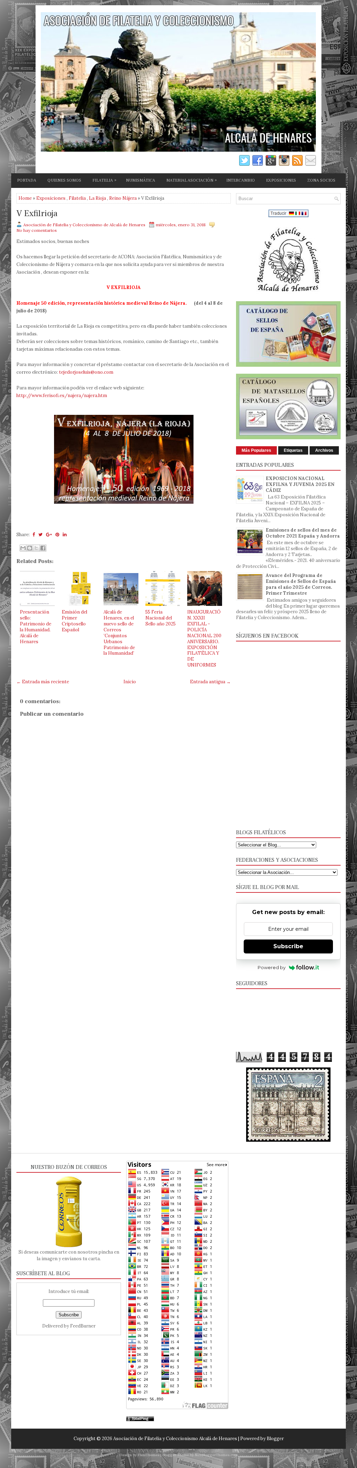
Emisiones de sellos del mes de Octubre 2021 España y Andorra (303, 533)
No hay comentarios (36, 230)
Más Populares (256, 450)
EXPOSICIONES (281, 180)
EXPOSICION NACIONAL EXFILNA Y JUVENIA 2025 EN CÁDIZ (300, 484)
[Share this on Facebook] (34, 535)
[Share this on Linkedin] (64, 535)
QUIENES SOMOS (64, 180)
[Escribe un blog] (29, 548)
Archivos (324, 450)
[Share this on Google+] (49, 535)
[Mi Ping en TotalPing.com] (140, 1420)
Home (25, 198)
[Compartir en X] (36, 548)
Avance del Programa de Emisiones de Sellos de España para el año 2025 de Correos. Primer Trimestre (301, 584)
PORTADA (26, 180)
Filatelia (77, 198)
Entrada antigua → (210, 682)
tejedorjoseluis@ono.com (86, 372)
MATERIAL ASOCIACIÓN (191, 180)
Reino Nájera (123, 198)
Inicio (129, 682)
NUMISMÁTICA (140, 180)
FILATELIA (104, 180)
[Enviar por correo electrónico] (23, 548)
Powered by (272, 967)
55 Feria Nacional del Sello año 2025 (160, 618)
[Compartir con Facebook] (42, 548)
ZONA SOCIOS (321, 180)
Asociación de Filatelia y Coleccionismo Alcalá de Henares (175, 1439)
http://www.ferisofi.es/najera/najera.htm (61, 395)
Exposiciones (51, 198)
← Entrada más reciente (42, 682)
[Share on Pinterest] (57, 535)
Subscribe (288, 946)
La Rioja (97, 198)
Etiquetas (293, 450)
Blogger (275, 1439)
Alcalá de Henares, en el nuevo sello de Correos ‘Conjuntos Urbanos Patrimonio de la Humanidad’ (119, 632)
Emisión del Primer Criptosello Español (74, 621)
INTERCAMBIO (240, 180)
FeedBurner (83, 1326)
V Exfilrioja (37, 214)
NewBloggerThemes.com (216, 1455)
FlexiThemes (148, 1455)
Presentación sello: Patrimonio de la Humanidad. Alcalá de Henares (35, 626)
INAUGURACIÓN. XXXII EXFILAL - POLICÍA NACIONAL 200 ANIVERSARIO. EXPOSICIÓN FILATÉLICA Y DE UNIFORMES (204, 638)
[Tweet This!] (40, 535)
